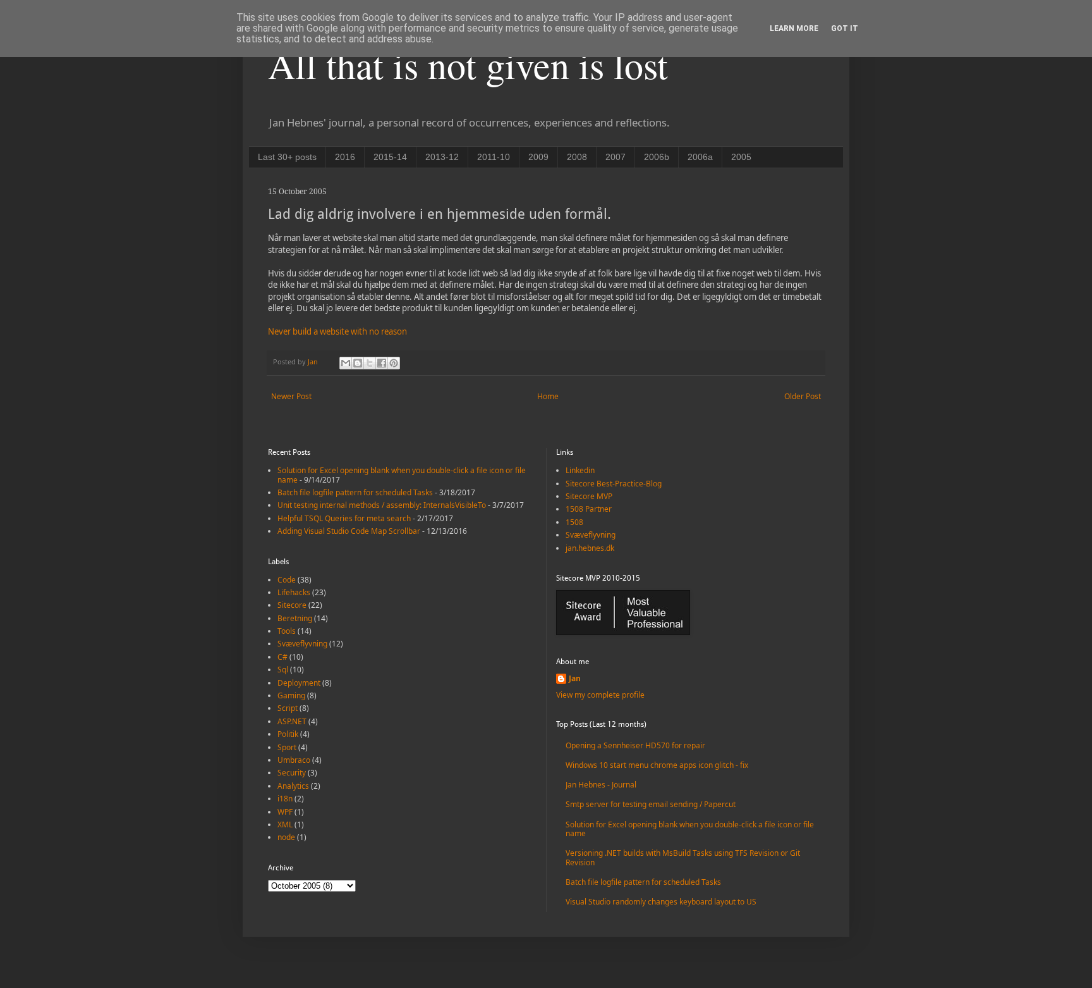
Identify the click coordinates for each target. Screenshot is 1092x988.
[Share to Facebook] (381, 363)
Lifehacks (293, 592)
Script (287, 708)
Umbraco (293, 760)
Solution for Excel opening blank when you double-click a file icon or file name (401, 475)
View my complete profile (600, 694)
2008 (577, 157)
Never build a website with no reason (337, 331)
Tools (286, 631)
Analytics (293, 786)
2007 (615, 157)
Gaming (291, 695)
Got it (844, 28)
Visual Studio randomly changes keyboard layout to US (661, 901)
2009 (538, 157)
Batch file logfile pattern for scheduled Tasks (355, 492)
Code (286, 579)
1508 (574, 522)
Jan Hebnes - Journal (601, 784)
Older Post (802, 396)
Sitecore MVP (589, 496)
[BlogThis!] (357, 363)
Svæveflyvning (302, 643)
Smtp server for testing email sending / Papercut (651, 804)
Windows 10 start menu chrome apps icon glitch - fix (657, 765)
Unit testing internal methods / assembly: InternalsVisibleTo (381, 505)
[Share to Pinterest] (393, 363)
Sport (286, 747)
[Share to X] (369, 363)
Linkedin (580, 470)
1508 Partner (589, 508)
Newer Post (291, 396)
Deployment (298, 682)
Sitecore (291, 605)
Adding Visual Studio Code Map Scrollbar (348, 531)
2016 (345, 157)
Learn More (794, 28)
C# (282, 656)
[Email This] (345, 363)
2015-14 (390, 157)
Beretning (294, 618)
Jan (575, 679)
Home (548, 396)
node (286, 837)
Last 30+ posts (287, 157)
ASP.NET (291, 721)
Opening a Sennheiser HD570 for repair (635, 745)
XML (285, 824)
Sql (282, 669)
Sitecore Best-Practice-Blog (614, 483)
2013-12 (442, 157)
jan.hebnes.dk (590, 548)
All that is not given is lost (468, 64)
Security (291, 772)
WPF (285, 811)
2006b (656, 157)
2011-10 (493, 157)
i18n (285, 798)
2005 (741, 157)
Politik (287, 734)
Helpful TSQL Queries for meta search (344, 518)
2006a (700, 157)
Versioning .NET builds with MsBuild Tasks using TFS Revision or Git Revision (683, 857)
